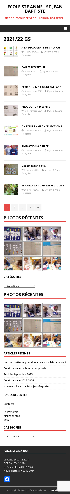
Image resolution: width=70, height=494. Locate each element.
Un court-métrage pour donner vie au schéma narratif (35, 362)
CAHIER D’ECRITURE (34, 67)
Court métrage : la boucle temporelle (25, 368)
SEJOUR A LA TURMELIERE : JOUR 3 (43, 185)
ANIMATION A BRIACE (35, 146)
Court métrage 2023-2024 (19, 380)
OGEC (7, 408)
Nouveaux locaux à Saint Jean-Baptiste (26, 386)
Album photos (12, 416)
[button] (65, 28)
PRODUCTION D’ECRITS (36, 106)
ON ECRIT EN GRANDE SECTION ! (42, 126)
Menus (7, 420)
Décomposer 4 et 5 (34, 165)
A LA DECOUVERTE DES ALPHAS (41, 47)
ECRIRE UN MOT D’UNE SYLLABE (41, 87)
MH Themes (57, 490)
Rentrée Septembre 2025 (18, 374)
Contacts (9, 403)
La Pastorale (11, 412)
